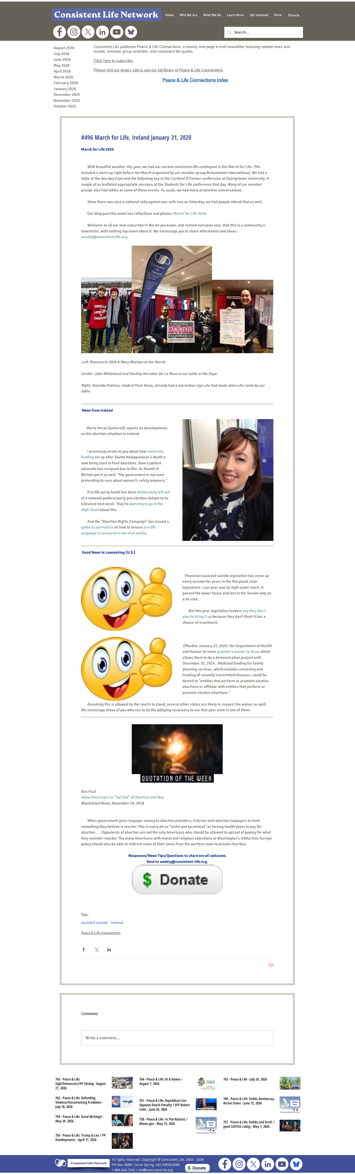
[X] (88, 31)
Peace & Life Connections (101, 933)
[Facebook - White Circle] (59, 31)
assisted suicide (94, 922)
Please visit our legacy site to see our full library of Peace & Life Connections (158, 70)
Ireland (117, 922)
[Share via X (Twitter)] (96, 949)
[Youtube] (116, 31)
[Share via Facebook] (83, 949)
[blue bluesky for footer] (296, 1164)
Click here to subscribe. (114, 60)
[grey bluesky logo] (130, 31)
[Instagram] (73, 31)
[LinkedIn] (102, 31)
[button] (188, 15)
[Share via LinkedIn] (109, 949)
